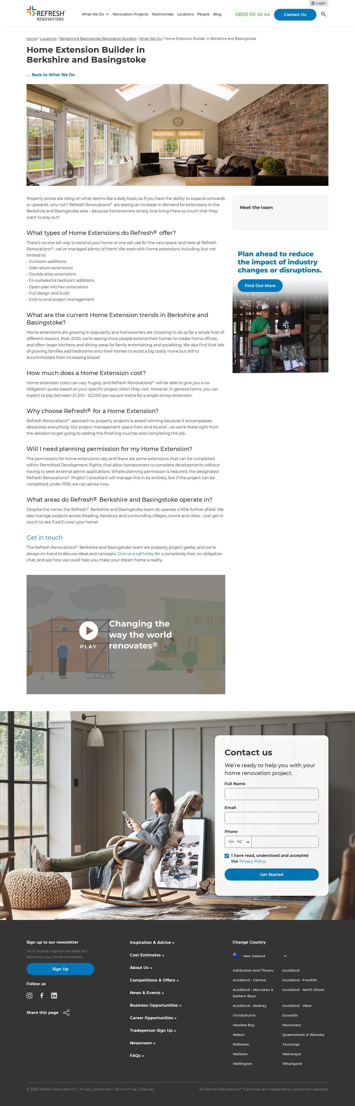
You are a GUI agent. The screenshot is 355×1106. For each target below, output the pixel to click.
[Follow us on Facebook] (43, 995)
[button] (94, 14)
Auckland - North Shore (303, 990)
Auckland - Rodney (250, 1006)
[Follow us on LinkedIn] (55, 995)
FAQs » (137, 1055)
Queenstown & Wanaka (303, 1035)
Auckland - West (297, 1006)
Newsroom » (142, 1043)
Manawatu (291, 1025)
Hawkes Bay (244, 1025)
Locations (185, 14)
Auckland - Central (249, 980)
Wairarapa (291, 1054)
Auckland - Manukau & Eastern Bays (253, 993)
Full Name (235, 783)
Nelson (239, 1035)
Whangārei (292, 1064)
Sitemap (146, 1089)
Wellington (242, 1064)
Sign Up (60, 969)
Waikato (240, 1054)
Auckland (290, 970)
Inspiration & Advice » (152, 942)
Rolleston (241, 1044)
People (203, 14)
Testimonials (162, 14)
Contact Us (295, 14)
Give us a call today (136, 553)
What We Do (150, 38)
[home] (48, 14)
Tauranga (291, 1044)
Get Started (271, 874)
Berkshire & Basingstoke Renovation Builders (98, 38)
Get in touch (45, 537)
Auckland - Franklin (299, 980)
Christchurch (244, 1015)
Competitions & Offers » (154, 980)
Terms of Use (125, 1089)
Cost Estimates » (147, 955)
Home (32, 38)
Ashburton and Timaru (253, 970)
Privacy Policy (252, 861)
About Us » (141, 967)
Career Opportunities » (153, 1018)
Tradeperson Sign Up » (153, 1030)
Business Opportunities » (155, 1005)
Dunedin (290, 1015)
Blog (217, 14)
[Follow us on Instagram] (31, 995)
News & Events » (147, 992)
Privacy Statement (96, 1089)
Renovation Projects (130, 14)
